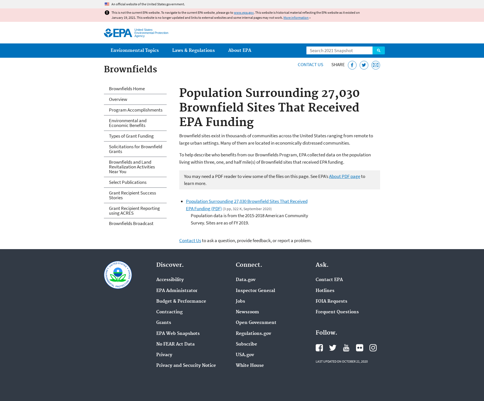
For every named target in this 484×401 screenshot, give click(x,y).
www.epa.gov (244, 12)
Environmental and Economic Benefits (127, 122)
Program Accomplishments (135, 110)
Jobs (240, 301)
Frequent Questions (337, 312)
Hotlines (325, 290)
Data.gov (245, 279)
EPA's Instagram (373, 347)
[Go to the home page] (118, 33)
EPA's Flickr (359, 347)
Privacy (164, 355)
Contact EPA (329, 279)
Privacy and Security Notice (186, 365)
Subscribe (246, 344)
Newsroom (247, 312)
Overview (118, 99)
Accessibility (170, 279)
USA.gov (245, 355)
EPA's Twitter (332, 347)
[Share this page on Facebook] (352, 65)
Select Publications (127, 182)
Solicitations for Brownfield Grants (135, 148)
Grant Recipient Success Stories (132, 195)
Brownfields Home (127, 88)
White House (250, 365)
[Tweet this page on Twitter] (364, 65)
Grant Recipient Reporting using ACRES (134, 210)
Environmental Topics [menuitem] (135, 50)
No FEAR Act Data (175, 344)
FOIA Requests (331, 301)
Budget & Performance (181, 301)
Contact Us (310, 64)
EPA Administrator (176, 290)
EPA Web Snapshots (178, 333)
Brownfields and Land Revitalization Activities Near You (132, 167)
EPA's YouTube (346, 347)
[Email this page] (375, 65)
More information (296, 17)
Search (379, 50)
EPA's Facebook (319, 347)
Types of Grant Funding (131, 136)
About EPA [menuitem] (239, 50)
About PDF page (344, 176)
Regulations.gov (253, 333)
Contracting (169, 312)
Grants (163, 322)
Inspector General (255, 290)
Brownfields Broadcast (131, 223)
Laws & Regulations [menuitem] (193, 50)
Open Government (256, 322)
